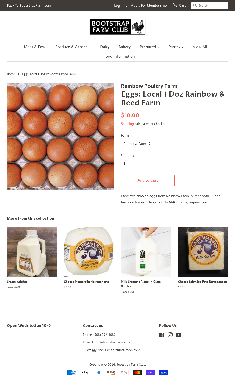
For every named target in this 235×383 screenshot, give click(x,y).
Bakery (125, 47)
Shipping (127, 124)
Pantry (174, 47)
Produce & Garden (72, 47)
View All (200, 47)
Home (11, 74)
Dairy (105, 47)
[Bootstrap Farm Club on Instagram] (170, 336)
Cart (182, 5)
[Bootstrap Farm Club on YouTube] (178, 336)
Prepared (148, 47)
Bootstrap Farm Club (130, 364)
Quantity (127, 155)
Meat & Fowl (35, 47)
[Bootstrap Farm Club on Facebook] (161, 336)
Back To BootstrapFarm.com (29, 5)
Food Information (119, 56)
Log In (118, 5)
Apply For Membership (149, 5)
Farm (125, 135)
